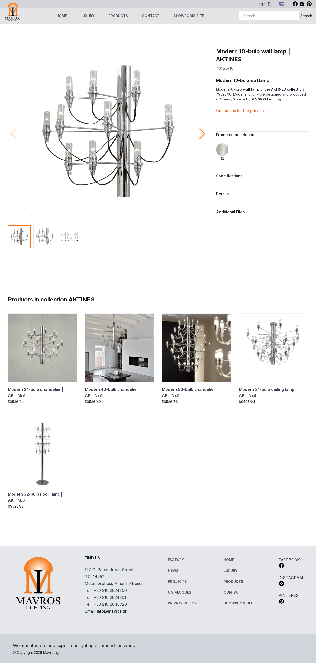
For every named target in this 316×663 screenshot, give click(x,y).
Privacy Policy (182, 603)
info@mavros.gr (112, 611)
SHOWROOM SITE (188, 16)
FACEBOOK (289, 559)
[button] (202, 133)
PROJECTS (177, 581)
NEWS (173, 570)
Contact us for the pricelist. (241, 110)
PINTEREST (289, 595)
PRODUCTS (118, 16)
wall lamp (251, 89)
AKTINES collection (287, 89)
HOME (62, 16)
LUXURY (88, 16)
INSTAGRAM (290, 577)
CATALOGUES (179, 592)
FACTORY (176, 560)
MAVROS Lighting (266, 99)
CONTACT (150, 16)
